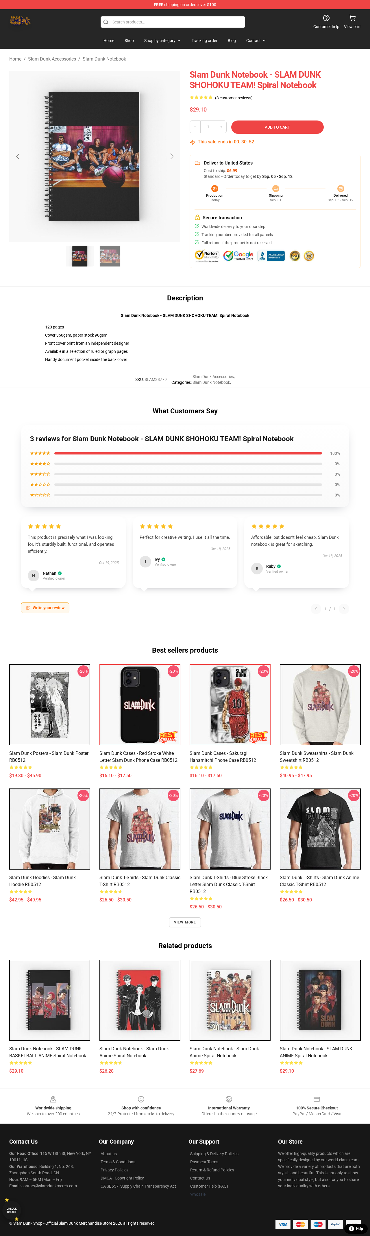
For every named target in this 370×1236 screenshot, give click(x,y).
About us (109, 1153)
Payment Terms (204, 1162)
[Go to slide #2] (110, 256)
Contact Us (200, 1178)
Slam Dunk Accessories (52, 59)
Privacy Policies (114, 1170)
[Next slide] (171, 156)
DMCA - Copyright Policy (122, 1178)
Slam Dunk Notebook (104, 59)
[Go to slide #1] (80, 256)
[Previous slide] (18, 156)
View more (185, 922)
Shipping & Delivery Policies (214, 1153)
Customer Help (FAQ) (209, 1186)
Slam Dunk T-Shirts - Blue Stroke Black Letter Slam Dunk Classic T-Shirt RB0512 (229, 884)
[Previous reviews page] (316, 609)
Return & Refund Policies (212, 1170)
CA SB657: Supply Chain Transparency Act (138, 1186)
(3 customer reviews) (234, 98)
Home (15, 59)
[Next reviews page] (344, 609)
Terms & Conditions (118, 1162)
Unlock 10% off (12, 1210)
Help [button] (359, 1229)
